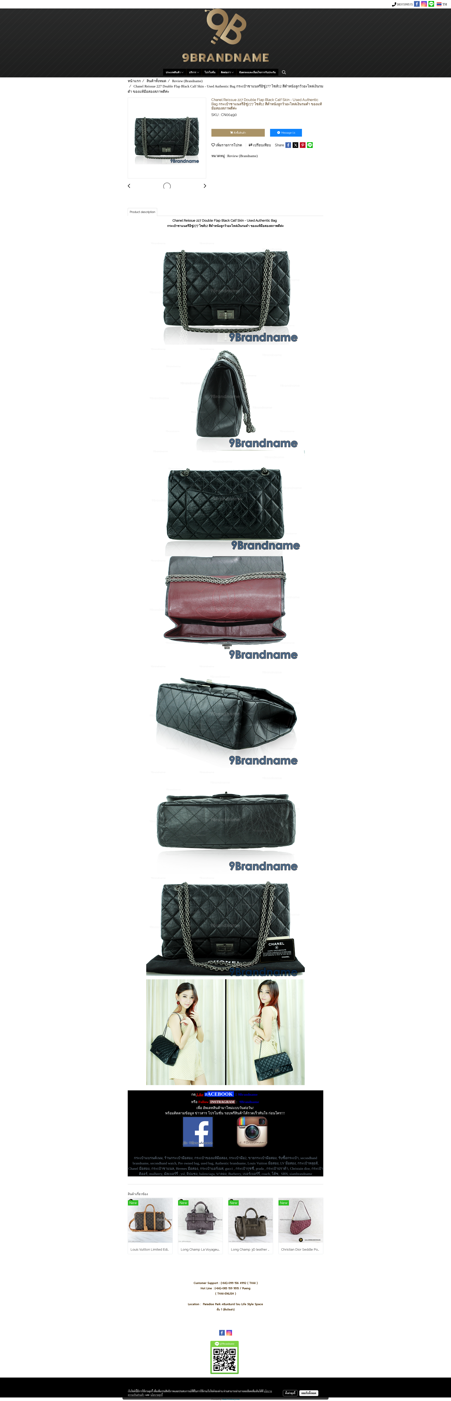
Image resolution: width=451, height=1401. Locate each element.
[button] (284, 72)
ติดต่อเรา (226, 72)
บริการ (193, 72)
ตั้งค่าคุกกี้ (290, 1393)
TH (444, 4)
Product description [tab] (142, 212)
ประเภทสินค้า (173, 72)
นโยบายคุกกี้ (156, 1394)
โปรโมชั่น (210, 72)
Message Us (288, 132)
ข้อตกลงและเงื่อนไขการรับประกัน (257, 72)
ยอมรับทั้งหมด (308, 1393)
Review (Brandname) (242, 156)
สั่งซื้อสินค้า (239, 132)
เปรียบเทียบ (261, 145)
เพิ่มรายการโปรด (228, 145)
